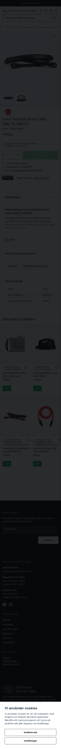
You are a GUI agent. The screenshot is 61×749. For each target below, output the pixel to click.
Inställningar (30, 741)
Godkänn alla (30, 732)
